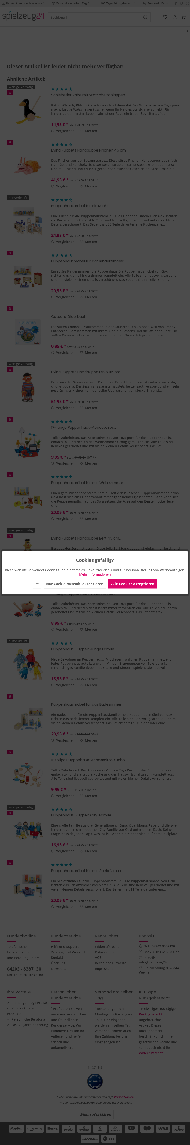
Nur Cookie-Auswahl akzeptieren (75, 583)
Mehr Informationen (95, 574)
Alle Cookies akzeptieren (132, 583)
